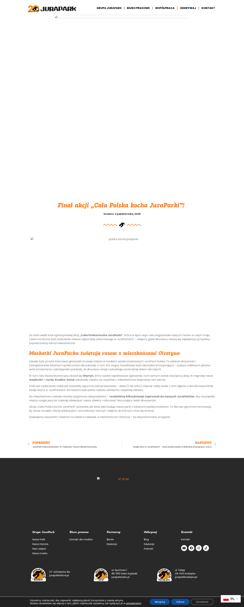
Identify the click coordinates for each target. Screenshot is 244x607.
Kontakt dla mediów (81, 539)
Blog (146, 539)
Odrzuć (180, 602)
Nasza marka (39, 553)
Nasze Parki (38, 539)
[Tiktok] (206, 548)
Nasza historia (40, 544)
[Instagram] (199, 548)
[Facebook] (191, 548)
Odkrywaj (188, 8)
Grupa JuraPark (109, 8)
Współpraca (164, 8)
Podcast (148, 548)
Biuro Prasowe (138, 8)
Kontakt (208, 8)
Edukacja (112, 544)
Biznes (110, 539)
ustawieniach (133, 603)
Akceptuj (160, 602)
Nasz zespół (39, 548)
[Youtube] (184, 548)
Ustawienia (202, 602)
